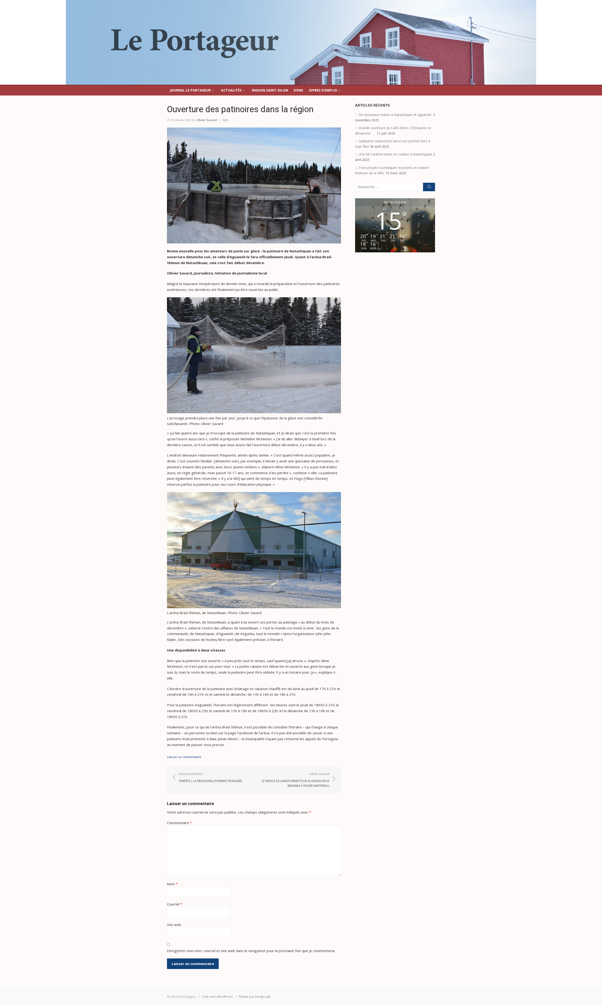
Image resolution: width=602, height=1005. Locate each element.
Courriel (174, 904)
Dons (298, 90)
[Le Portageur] (301, 42)
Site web (174, 924)
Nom (172, 884)
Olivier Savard (207, 120)
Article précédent (210, 777)
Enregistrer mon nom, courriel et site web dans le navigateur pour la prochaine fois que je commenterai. (251, 950)
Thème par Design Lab (254, 996)
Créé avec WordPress (217, 996)
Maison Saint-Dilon (270, 90)
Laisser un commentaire (184, 757)
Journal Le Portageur (190, 90)
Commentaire (179, 822)
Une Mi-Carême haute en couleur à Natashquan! (395, 154)
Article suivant (295, 780)
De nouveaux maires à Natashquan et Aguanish (395, 114)
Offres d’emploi (323, 90)
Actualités (231, 90)
